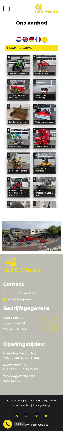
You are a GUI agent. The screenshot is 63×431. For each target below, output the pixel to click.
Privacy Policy (41, 405)
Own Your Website (36, 424)
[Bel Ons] (7, 424)
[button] (6, 9)
